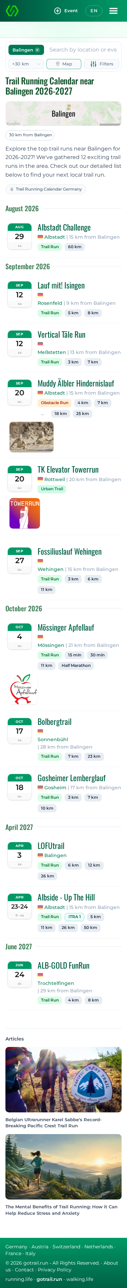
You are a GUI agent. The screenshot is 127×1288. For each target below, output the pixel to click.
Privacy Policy (54, 1270)
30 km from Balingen (30, 134)
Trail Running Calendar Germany (49, 189)
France (13, 1253)
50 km (90, 927)
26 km (47, 876)
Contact (24, 1270)
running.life (19, 1279)
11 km (46, 589)
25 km (82, 413)
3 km (73, 362)
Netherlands (98, 1247)
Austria (39, 1247)
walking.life (79, 1279)
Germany (16, 1247)
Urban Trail (52, 489)
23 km (94, 756)
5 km (73, 313)
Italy (30, 1253)
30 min (97, 655)
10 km (47, 808)
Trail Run (50, 246)
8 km (93, 313)
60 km (75, 246)
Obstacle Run (54, 402)
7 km (93, 362)
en (94, 10)
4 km (83, 402)
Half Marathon (76, 665)
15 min (74, 655)
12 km (94, 865)
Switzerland (66, 1247)
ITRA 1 (74, 916)
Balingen (55, 855)
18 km (61, 413)
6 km (93, 579)
